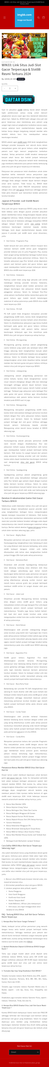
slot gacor (20, 190)
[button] (4, 17)
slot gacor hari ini (14, 778)
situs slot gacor (28, 462)
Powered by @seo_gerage (32, 1063)
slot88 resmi (22, 142)
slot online (35, 224)
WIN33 (29, 942)
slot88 (20, 110)
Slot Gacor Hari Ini (18, 1063)
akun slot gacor (28, 865)
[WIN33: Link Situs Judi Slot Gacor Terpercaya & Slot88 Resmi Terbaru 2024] (19, 105)
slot (18, 732)
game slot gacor (34, 527)
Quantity (4, 84)
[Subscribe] (37, 1052)
